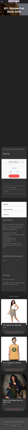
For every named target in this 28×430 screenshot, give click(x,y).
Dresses (11, 187)
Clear (9, 164)
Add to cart (14, 176)
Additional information (8, 209)
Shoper (5, 424)
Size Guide (14, 168)
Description (5, 204)
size (5, 162)
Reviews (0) (5, 214)
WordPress (14, 425)
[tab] (14, 204)
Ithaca (14, 187)
